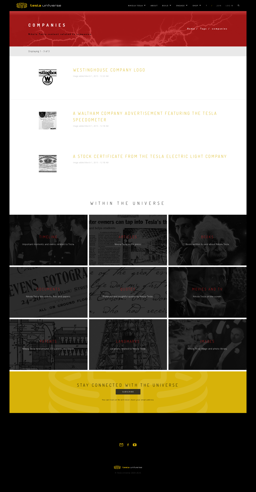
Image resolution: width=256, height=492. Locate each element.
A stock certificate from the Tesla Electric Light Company (150, 156)
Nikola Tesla (135, 5)
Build (165, 5)
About (154, 5)
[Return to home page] (128, 468)
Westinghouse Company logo (109, 70)
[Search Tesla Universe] (238, 5)
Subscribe (128, 391)
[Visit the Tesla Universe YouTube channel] (134, 446)
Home (191, 28)
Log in (229, 5)
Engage (180, 5)
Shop (195, 5)
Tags (203, 28)
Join (219, 5)
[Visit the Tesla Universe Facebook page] (128, 446)
